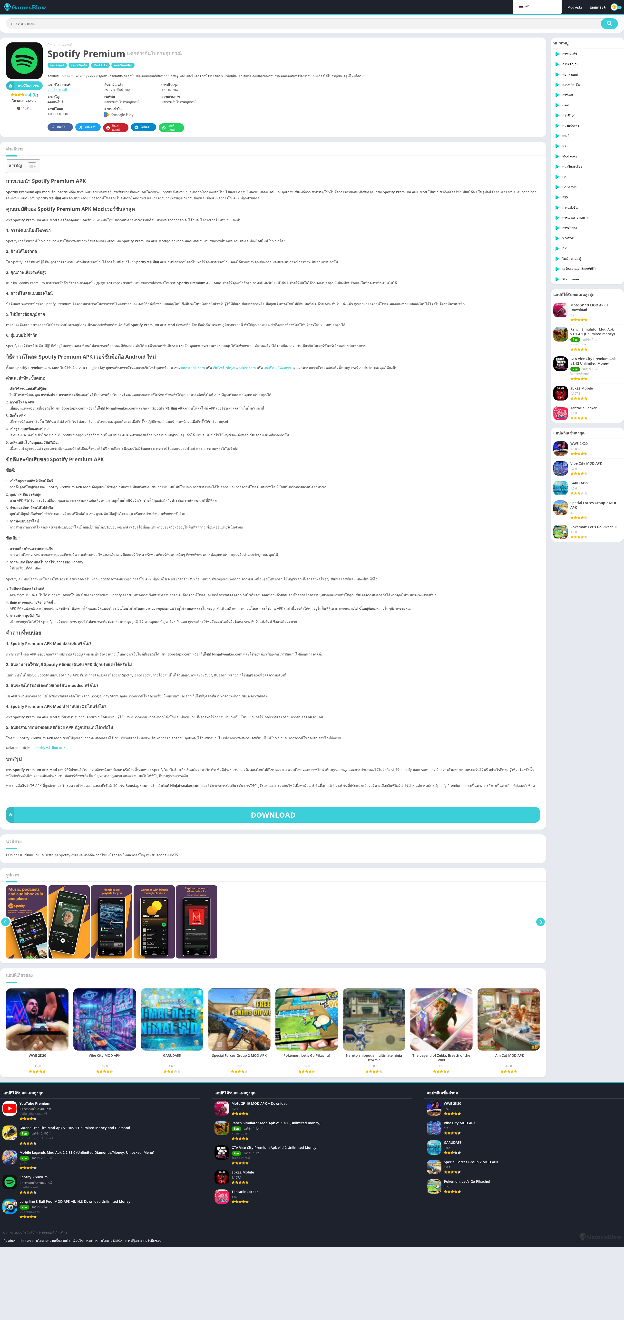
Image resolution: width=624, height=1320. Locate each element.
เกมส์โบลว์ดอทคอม (278, 367)
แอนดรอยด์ (597, 7)
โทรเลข (145, 127)
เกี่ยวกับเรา (9, 1240)
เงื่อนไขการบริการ (85, 1240)
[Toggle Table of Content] (29, 166)
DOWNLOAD (273, 815)
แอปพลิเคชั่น (79, 65)
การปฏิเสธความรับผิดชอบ (143, 1240)
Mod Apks (574, 7)
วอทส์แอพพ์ (171, 128)
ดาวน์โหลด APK (28, 86)
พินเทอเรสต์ (116, 128)
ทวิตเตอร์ (90, 127)
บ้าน (50, 45)
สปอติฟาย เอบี (57, 90)
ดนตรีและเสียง (123, 65)
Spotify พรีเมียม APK (49, 747)
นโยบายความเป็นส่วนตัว (53, 1240)
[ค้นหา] (609, 23)
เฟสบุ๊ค (61, 127)
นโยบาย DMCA (111, 1240)
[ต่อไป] (540, 921)
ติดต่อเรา (26, 1240)
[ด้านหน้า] (5, 921)
